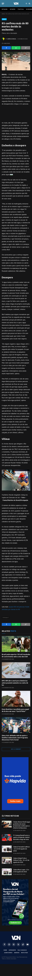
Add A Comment (16, 749)
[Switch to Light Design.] (26, 3)
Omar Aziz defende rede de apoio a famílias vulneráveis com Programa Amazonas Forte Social (15, 737)
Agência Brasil (11, 39)
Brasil (4, 19)
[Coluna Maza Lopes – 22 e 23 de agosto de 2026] (7, 871)
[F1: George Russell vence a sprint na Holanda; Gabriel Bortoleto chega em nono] (7, 837)
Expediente (12, 950)
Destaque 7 (6, 617)
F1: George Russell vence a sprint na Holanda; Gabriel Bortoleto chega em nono (21, 837)
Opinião (12, 9)
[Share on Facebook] (6, 48)
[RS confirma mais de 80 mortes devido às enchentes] (16, 61)
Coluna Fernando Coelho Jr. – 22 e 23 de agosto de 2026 (21, 849)
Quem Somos (8, 952)
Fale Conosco (22, 950)
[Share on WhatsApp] (16, 48)
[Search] (29, 4)
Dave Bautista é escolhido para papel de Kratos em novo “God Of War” (15, 710)
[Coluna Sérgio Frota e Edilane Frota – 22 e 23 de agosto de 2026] (7, 860)
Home (3, 13)
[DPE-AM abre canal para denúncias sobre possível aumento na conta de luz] (16, 670)
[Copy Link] (25, 48)
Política (21, 9)
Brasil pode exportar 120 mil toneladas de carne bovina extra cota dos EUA (16, 655)
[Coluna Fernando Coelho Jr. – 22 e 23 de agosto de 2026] (7, 849)
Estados (4, 9)
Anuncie (16, 952)
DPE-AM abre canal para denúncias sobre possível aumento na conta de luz (15, 683)
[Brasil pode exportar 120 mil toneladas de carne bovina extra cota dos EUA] (16, 644)
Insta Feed (24, 952)
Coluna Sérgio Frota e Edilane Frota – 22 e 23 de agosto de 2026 (21, 860)
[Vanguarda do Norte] (16, 3)
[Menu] (3, 4)
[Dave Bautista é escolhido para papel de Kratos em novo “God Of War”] (16, 699)
